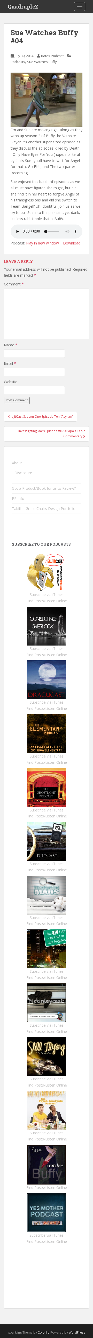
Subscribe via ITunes (46, 1235)
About (17, 462)
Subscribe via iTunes (47, 594)
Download (71, 243)
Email (10, 363)
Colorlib (44, 1332)
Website (10, 381)
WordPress (77, 1332)
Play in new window (42, 243)
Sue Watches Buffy (42, 61)
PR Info (18, 498)
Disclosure (23, 472)
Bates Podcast (52, 55)
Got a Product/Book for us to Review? (44, 488)
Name (10, 344)
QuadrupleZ (23, 6)
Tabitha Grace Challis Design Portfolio (43, 508)
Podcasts (18, 61)
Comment (14, 284)
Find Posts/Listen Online (46, 600)
